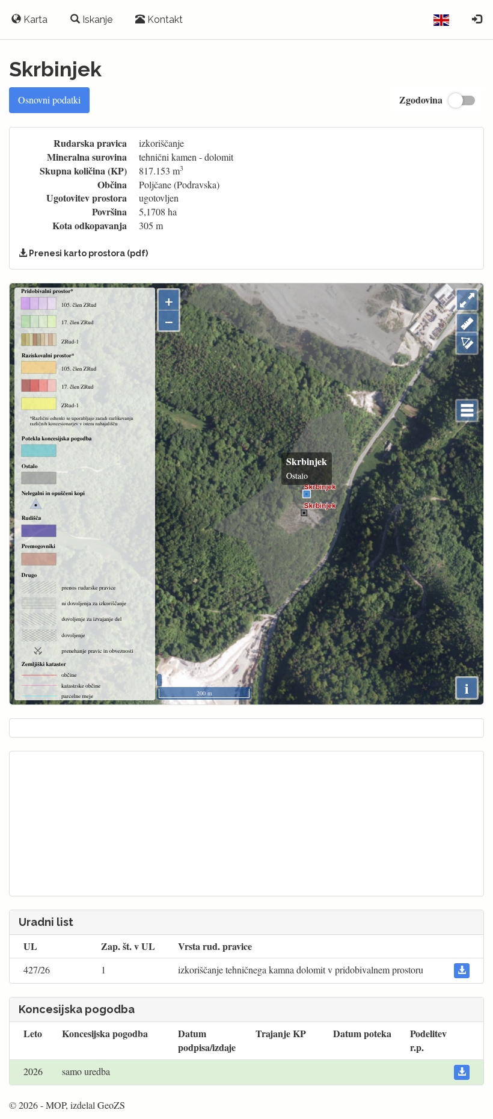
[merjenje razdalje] (467, 324)
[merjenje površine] (467, 343)
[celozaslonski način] (467, 300)
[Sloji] (467, 411)
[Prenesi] (462, 970)
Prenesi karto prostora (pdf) (87, 253)
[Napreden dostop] (476, 20)
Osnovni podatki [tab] (49, 99)
